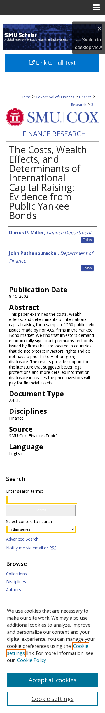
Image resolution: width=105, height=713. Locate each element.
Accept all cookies (52, 680)
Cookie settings (53, 699)
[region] (52, 656)
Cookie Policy (31, 660)
